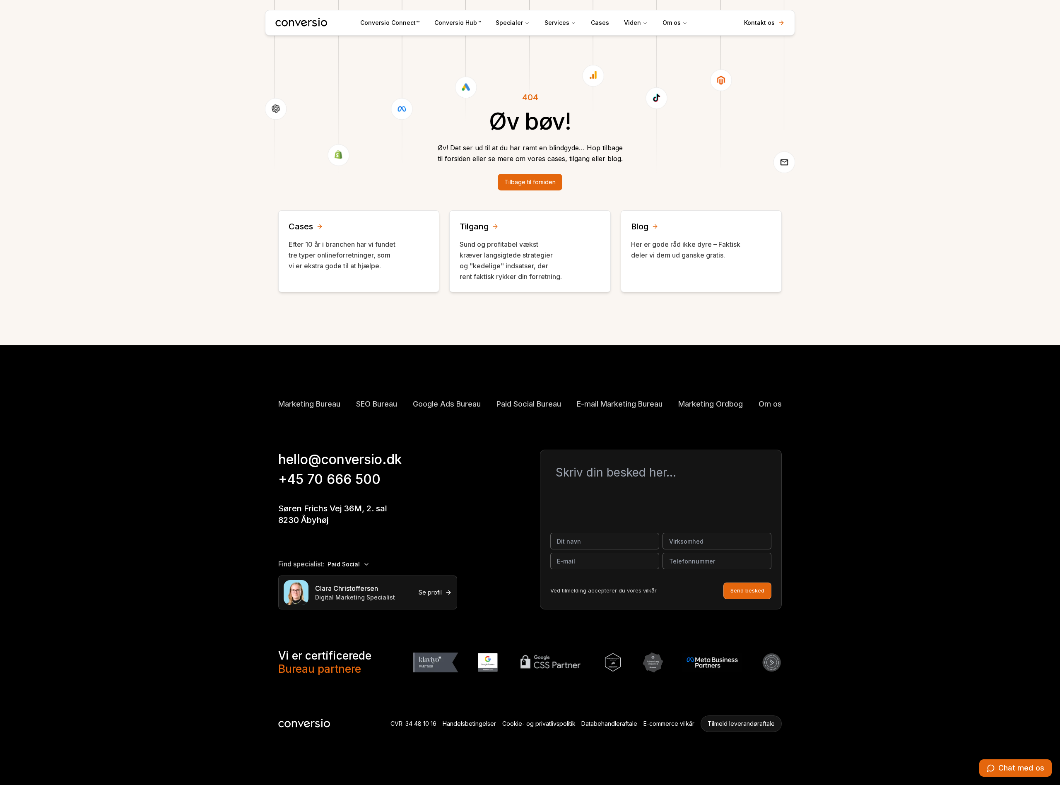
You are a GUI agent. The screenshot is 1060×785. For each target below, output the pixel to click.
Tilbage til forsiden (530, 181)
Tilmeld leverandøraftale (741, 723)
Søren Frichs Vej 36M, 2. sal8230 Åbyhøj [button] (332, 514)
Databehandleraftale (609, 723)
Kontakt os (759, 22)
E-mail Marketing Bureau (619, 404)
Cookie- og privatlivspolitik (539, 723)
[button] (1015, 768)
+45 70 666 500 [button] (329, 479)
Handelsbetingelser (469, 723)
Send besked (747, 590)
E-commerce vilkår (668, 723)
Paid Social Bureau (528, 404)
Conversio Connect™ (389, 22)
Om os (671, 22)
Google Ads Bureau (447, 404)
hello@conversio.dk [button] (340, 459)
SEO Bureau (376, 404)
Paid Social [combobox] (344, 564)
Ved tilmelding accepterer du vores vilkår (603, 590)
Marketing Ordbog (710, 404)
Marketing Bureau (309, 404)
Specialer (509, 22)
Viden (632, 22)
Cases (600, 22)
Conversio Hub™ (457, 22)
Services (556, 22)
